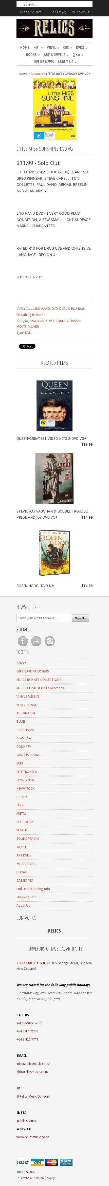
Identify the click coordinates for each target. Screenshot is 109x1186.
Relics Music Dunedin (35, 1096)
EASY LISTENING (28, 755)
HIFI (38, 47)
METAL (21, 813)
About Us (67, 61)
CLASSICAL (24, 738)
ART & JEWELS (56, 54)
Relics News (44, 61)
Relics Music (28, 1121)
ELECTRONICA (26, 772)
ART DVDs (23, 855)
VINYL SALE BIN (27, 696)
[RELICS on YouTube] (36, 646)
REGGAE (22, 830)
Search (21, 663)
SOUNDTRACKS (27, 839)
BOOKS (33, 54)
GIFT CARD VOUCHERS (32, 671)
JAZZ (20, 805)
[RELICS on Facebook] (23, 646)
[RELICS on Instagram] (49, 646)
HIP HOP (22, 797)
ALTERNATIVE (26, 713)
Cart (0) (59, 12)
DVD (54, 309)
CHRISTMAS (25, 730)
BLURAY (22, 872)
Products (36, 74)
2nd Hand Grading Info (33, 889)
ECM (19, 763)
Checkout (81, 12)
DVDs (81, 47)
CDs (67, 47)
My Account (30, 12)
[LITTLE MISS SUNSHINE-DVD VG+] (54, 139)
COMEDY (62, 321)
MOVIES (34, 327)
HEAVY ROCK (25, 788)
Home (24, 47)
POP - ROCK (24, 822)
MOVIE (21, 327)
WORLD (21, 847)
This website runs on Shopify (35, 1178)
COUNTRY (23, 747)
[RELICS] (54, 29)
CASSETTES (24, 880)
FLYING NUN (25, 780)
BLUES (21, 721)
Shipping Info (26, 897)
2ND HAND (42, 309)
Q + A (77, 54)
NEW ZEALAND (27, 705)
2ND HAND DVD (42, 321)
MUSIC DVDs (25, 864)
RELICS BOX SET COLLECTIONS (38, 680)
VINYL (53, 47)
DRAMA (75, 321)
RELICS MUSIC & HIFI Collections (40, 688)
